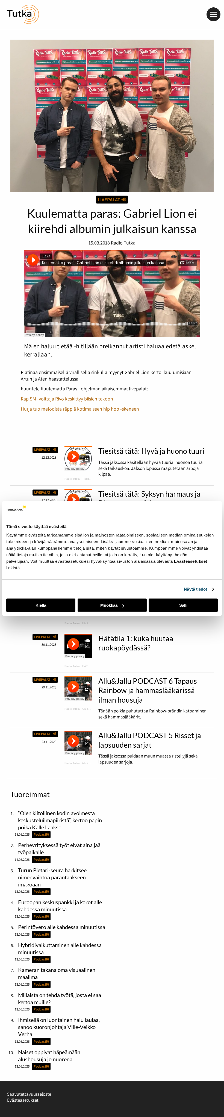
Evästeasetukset (23, 1100)
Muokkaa (108, 605)
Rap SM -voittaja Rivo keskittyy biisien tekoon (67, 398)
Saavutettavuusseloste (29, 1094)
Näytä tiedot (195, 589)
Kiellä (41, 605)
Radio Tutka (72, 478)
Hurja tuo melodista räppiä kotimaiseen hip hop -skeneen (80, 408)
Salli (183, 605)
